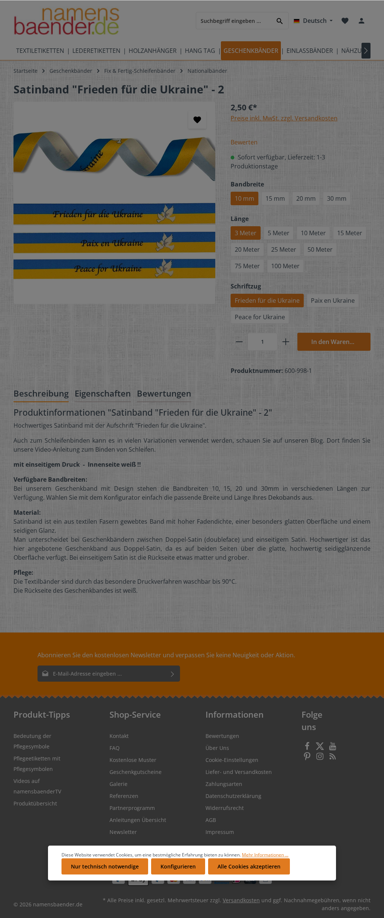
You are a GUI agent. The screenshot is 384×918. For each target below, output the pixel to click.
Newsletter (123, 831)
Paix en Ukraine (333, 300)
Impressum (220, 831)
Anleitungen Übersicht (138, 819)
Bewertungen (222, 735)
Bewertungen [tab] (164, 393)
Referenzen (124, 795)
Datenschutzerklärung (233, 795)
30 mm (336, 198)
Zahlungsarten (224, 783)
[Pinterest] (308, 758)
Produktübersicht (35, 803)
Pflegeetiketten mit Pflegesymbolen (37, 763)
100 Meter (285, 266)
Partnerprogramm (132, 807)
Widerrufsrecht (225, 807)
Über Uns (217, 747)
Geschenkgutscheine (136, 771)
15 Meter (349, 233)
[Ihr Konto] (361, 20)
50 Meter (320, 249)
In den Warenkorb (337, 342)
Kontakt (119, 735)
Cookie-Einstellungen (232, 759)
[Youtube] (332, 748)
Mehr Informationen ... (265, 855)
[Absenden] (172, 674)
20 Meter (247, 249)
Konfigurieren (178, 866)
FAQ (115, 747)
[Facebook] (308, 748)
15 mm (275, 198)
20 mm (306, 198)
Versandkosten (241, 900)
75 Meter (247, 266)
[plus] (285, 342)
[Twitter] (321, 748)
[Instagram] (321, 758)
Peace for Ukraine (260, 317)
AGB (211, 819)
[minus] (239, 342)
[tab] (41, 394)
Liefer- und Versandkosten (239, 771)
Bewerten (244, 142)
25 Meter (283, 249)
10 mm (244, 198)
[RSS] (332, 758)
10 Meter (313, 233)
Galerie (119, 783)
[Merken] (197, 120)
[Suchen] (280, 20)
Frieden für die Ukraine (267, 300)
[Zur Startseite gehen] (67, 20)
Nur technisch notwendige (105, 866)
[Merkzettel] (345, 20)
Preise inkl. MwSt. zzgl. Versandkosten (284, 118)
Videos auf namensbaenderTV (37, 786)
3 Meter (245, 233)
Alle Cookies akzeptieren (249, 866)
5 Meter (279, 233)
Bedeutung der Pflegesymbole (32, 741)
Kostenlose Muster (133, 759)
